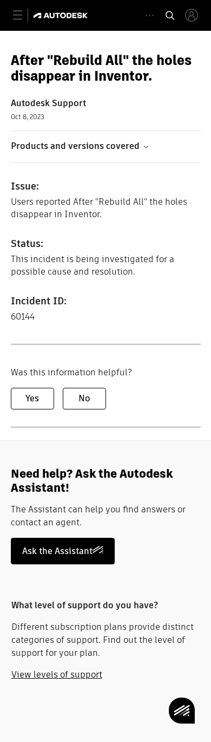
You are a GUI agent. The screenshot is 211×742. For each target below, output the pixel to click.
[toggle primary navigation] (23, 15)
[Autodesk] (62, 15)
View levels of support (56, 674)
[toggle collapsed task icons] (149, 15)
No (84, 398)
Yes (32, 398)
